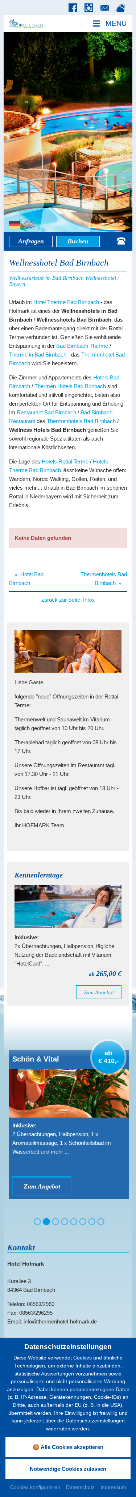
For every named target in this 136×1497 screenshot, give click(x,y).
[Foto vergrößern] (68, 132)
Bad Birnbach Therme (82, 346)
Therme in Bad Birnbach (37, 354)
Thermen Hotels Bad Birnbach (70, 386)
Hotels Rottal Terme (65, 461)
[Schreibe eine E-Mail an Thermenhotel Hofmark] (106, 8)
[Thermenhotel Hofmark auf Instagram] (91, 8)
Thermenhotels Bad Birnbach (81, 421)
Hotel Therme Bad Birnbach (66, 302)
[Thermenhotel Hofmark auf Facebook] (75, 8)
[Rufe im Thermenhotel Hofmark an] (121, 241)
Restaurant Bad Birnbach (46, 412)
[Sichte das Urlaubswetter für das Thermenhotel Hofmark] (122, 8)
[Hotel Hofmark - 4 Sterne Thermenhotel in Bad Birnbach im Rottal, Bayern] (26, 23)
